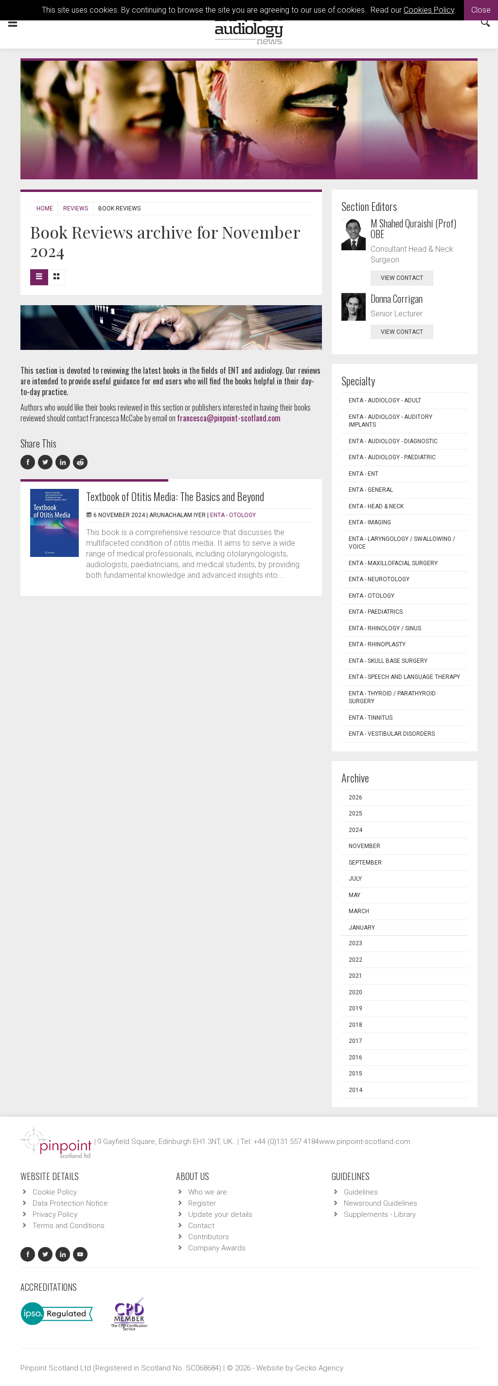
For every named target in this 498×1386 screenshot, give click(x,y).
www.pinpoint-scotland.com (364, 1141)
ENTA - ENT (363, 473)
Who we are (207, 1192)
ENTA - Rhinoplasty (377, 644)
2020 (355, 992)
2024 (355, 830)
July (355, 878)
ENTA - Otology (233, 515)
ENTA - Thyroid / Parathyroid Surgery (392, 697)
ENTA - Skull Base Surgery (388, 661)
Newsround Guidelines (380, 1203)
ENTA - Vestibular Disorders (392, 733)
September (365, 862)
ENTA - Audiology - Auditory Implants (390, 421)
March (359, 911)
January (362, 927)
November (364, 846)
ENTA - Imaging (370, 522)
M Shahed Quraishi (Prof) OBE (413, 228)
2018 (355, 1025)
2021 (355, 975)
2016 (355, 1057)
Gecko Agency (319, 1368)
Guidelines (361, 1192)
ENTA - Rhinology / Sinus (385, 628)
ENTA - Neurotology (379, 579)
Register (202, 1203)
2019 (355, 1008)
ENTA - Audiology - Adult (385, 400)
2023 (355, 943)
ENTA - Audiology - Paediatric (392, 457)
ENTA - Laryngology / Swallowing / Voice (402, 543)
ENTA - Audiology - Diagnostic (393, 441)
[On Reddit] (81, 462)
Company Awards (217, 1248)
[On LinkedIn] (64, 462)
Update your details (220, 1214)
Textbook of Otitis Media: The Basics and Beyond (175, 496)
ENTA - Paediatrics (376, 611)
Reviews (75, 208)
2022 (355, 959)
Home (44, 208)
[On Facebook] (29, 462)
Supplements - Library (380, 1214)
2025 (355, 813)
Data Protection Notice (70, 1203)
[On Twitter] (46, 462)
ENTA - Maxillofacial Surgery (393, 563)
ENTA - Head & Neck (376, 506)
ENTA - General (371, 489)
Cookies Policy (429, 10)
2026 (355, 797)
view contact (402, 278)
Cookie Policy (55, 1192)
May (354, 895)
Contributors (208, 1236)
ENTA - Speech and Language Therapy (404, 677)
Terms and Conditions (69, 1225)
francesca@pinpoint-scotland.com (229, 418)
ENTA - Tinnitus (370, 717)
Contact (201, 1225)
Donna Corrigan (397, 298)
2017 (355, 1041)
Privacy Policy (55, 1214)
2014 (355, 1090)
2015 (355, 1073)
